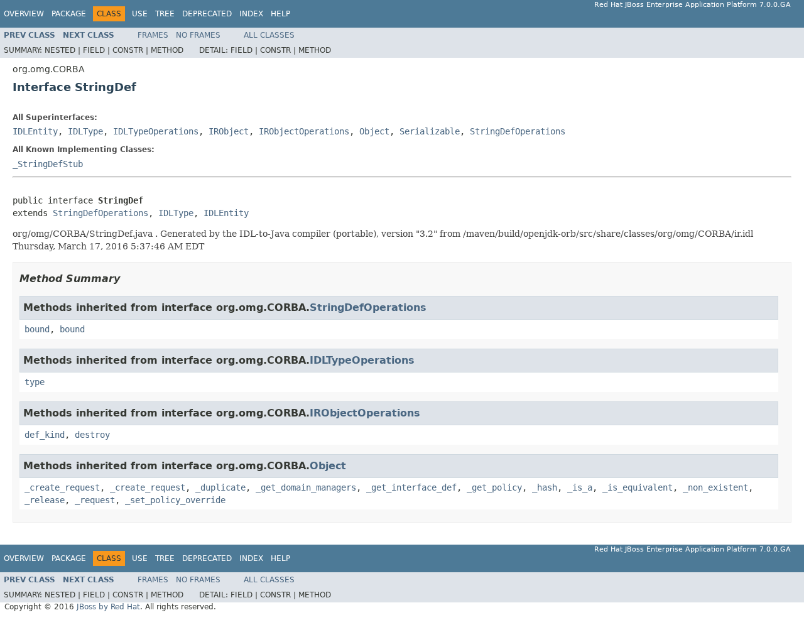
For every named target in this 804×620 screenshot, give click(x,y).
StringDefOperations (517, 131)
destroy (92, 435)
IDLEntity (35, 131)
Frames (153, 35)
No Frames (198, 35)
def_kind (44, 435)
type (34, 382)
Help (280, 13)
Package (69, 13)
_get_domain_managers (306, 487)
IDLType (85, 131)
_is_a (579, 487)
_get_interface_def (411, 487)
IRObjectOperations (304, 131)
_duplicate (220, 487)
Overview (24, 13)
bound (37, 329)
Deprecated (207, 13)
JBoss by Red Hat (108, 606)
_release (44, 500)
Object (374, 131)
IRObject (229, 131)
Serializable (429, 131)
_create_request (62, 487)
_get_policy (494, 487)
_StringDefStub (48, 164)
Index (251, 13)
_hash (544, 487)
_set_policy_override (175, 500)
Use (140, 13)
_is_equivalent (637, 487)
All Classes (269, 35)
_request (95, 500)
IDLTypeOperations (155, 131)
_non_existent (715, 487)
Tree (165, 13)
